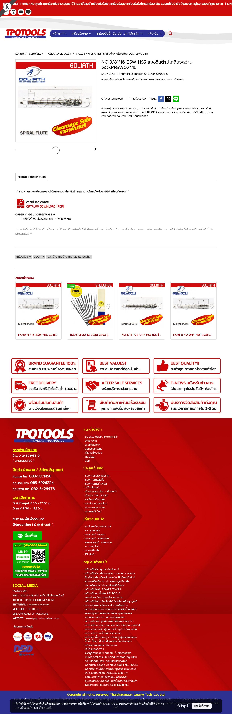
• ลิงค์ (86, 461)
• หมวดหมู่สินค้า (91, 546)
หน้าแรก (58, 33)
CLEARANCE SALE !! (125, 108)
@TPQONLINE (40, 614)
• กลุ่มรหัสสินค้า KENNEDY (97, 542)
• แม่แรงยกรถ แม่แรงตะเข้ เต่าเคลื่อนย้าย (105, 605)
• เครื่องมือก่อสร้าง (93, 649)
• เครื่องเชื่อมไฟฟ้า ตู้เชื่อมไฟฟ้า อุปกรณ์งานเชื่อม (110, 629)
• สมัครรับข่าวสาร (92, 449)
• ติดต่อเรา (89, 457)
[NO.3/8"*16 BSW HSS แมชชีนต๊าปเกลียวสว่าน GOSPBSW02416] (56, 101)
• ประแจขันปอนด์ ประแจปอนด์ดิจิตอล (103, 585)
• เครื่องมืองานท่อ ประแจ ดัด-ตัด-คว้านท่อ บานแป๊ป (111, 625)
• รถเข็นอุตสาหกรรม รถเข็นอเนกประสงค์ (105, 661)
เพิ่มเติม (153, 33)
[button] (171, 33)
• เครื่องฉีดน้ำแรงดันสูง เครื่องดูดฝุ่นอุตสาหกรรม (110, 637)
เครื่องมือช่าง (80, 33)
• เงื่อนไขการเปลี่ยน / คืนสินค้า (100, 492)
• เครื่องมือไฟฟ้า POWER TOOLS (102, 589)
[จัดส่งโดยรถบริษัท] (38, 636)
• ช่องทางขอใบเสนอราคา (96, 476)
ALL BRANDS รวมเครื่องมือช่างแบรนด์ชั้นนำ (166, 112)
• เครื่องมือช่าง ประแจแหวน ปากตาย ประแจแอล (109, 573)
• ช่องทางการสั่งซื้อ (93, 480)
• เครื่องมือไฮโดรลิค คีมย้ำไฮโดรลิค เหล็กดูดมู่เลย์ (110, 601)
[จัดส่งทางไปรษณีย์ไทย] (28, 636)
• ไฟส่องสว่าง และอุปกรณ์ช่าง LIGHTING (106, 685)
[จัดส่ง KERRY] (18, 636)
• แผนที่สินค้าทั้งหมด (94, 534)
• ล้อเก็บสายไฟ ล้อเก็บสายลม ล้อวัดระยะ (105, 677)
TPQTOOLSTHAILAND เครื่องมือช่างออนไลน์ (38, 595)
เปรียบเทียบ (139, 99)
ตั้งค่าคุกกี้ (182, 705)
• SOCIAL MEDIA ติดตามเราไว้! (100, 437)
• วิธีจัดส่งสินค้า (91, 488)
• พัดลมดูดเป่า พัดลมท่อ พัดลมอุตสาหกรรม (107, 613)
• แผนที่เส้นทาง (91, 445)
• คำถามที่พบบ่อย (92, 453)
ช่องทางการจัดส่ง (23, 627)
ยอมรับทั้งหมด (201, 705)
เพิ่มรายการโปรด (113, 99)
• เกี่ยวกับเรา (90, 441)
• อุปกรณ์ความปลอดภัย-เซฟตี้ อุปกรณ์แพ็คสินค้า (110, 681)
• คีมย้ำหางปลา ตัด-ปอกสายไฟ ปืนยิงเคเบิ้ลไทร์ (109, 577)
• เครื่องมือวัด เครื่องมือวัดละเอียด (102, 633)
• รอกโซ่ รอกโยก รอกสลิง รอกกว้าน (103, 597)
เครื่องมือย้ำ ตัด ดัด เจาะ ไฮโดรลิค (118, 33)
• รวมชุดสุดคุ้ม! (91, 530)
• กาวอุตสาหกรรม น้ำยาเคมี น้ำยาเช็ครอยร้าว (107, 653)
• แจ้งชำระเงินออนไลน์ (95, 504)
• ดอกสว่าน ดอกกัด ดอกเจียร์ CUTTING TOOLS (110, 665)
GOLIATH (199, 112)
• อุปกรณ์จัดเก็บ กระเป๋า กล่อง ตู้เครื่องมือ (106, 581)
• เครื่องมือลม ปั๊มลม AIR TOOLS (101, 593)
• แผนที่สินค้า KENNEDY (96, 538)
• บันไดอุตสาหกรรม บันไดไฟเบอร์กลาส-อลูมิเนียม (110, 657)
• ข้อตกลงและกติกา (94, 507)
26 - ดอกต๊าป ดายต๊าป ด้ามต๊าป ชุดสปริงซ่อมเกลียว (169, 108)
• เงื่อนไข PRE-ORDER (95, 496)
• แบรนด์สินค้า (91, 550)
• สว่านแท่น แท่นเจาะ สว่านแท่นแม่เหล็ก (104, 617)
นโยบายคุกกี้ (45, 707)
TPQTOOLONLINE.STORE (39, 600)
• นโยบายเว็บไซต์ (92, 511)
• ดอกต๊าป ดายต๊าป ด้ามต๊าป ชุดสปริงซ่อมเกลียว (110, 669)
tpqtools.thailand (39, 604)
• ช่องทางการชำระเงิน (95, 484)
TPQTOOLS (34, 609)
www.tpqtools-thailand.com (42, 618)
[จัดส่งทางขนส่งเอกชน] (48, 636)
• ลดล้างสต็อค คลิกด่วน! (97, 526)
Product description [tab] (31, 177)
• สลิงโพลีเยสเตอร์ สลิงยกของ (100, 645)
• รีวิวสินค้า (89, 554)
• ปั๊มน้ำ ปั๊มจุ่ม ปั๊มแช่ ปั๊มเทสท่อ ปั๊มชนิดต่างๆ (107, 641)
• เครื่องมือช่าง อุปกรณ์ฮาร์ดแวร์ (101, 569)
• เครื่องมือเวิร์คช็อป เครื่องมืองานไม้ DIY (105, 673)
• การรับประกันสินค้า (94, 500)
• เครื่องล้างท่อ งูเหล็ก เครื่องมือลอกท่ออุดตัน (108, 621)
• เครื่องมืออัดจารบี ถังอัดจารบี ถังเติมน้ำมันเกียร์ (110, 609)
